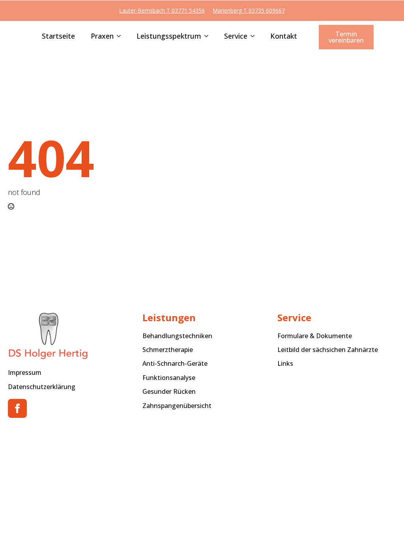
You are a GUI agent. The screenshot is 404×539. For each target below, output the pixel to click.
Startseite (58, 36)
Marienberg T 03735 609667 (249, 10)
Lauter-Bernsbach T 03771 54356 (162, 10)
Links (285, 363)
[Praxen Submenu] (117, 36)
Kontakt (283, 36)
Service (235, 36)
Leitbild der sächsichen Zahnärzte (327, 349)
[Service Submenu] (250, 36)
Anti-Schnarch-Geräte (175, 363)
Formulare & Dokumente (314, 335)
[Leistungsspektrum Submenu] (204, 36)
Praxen (102, 36)
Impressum (24, 372)
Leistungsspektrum (169, 36)
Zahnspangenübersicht (176, 405)
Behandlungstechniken (177, 335)
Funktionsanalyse (168, 377)
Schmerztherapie (167, 349)
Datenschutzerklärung (41, 386)
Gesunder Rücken (169, 391)
